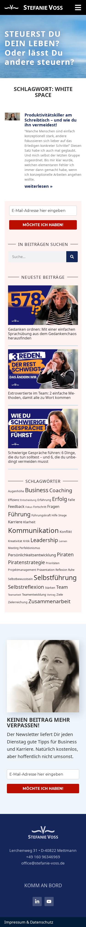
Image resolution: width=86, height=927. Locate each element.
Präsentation (46, 570)
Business (36, 490)
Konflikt (66, 531)
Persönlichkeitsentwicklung (32, 554)
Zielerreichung (18, 602)
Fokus (28, 507)
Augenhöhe (16, 491)
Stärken (50, 588)
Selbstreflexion (26, 586)
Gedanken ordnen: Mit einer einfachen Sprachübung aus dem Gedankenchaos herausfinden (42, 334)
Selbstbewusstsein (20, 579)
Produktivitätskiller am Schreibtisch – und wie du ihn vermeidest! (51, 120)
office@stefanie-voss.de (43, 863)
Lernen (63, 541)
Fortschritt (39, 507)
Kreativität (15, 541)
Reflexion (61, 570)
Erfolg (59, 499)
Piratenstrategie (26, 562)
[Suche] (72, 256)
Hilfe (55, 515)
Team (62, 587)
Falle (71, 500)
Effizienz (13, 500)
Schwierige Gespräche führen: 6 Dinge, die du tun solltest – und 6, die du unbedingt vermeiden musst (42, 457)
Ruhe (71, 570)
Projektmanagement (22, 570)
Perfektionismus (29, 548)
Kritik (26, 541)
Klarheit (29, 522)
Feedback (16, 506)
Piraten (65, 554)
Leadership (44, 540)
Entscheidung (28, 500)
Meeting (13, 548)
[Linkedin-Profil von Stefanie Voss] (37, 901)
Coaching (60, 490)
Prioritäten (52, 563)
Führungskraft (41, 515)
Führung (19, 514)
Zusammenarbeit (49, 601)
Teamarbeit (14, 594)
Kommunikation (33, 530)
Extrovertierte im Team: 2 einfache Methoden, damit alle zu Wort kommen (41, 395)
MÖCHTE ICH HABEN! (43, 225)
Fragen (53, 506)
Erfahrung (44, 500)
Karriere (15, 521)
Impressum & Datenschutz (28, 922)
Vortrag (51, 594)
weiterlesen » (39, 186)
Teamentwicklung (34, 594)
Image (62, 515)
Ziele (59, 594)
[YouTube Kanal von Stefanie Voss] (49, 901)
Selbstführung (55, 577)
